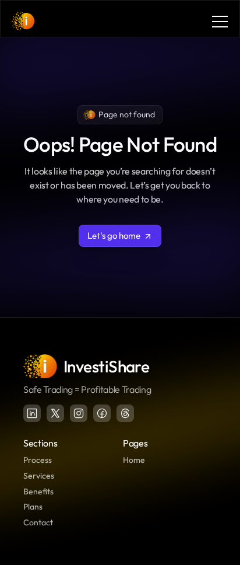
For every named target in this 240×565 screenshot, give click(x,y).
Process (37, 460)
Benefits (38, 491)
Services (38, 475)
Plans (33, 506)
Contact (38, 522)
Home (134, 460)
